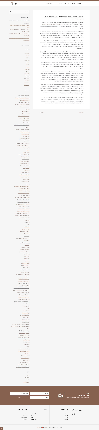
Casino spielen (26, 122)
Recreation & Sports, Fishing (23, 283)
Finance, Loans (26, 152)
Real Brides (27, 276)
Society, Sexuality (25, 319)
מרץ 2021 (27, 71)
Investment (27, 220)
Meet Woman (26, 256)
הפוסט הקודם (81, 112)
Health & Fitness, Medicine (24, 190)
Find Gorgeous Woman (24, 163)
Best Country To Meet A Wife (23, 102)
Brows (32, 415)
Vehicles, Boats (26, 342)
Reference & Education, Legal (23, 292)
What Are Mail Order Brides (23, 351)
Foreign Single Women (24, 177)
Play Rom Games (25, 267)
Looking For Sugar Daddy (24, 231)
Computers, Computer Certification (22, 129)
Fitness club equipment (24, 165)
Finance (27, 150)
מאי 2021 (27, 67)
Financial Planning (25, 159)
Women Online (26, 360)
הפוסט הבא (41, 112)
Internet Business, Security (24, 218)
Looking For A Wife (25, 229)
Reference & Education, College (23, 285)
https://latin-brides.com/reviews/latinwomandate (52, 24)
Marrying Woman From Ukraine (22, 238)
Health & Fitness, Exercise (24, 188)
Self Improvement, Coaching (23, 294)
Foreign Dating (26, 170)
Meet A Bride (26, 240)
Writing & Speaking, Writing (23, 364)
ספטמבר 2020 (26, 85)
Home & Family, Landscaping (23, 202)
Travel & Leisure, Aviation (24, 330)
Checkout (25, 415)
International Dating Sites (24, 206)
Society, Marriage (25, 313)
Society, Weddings (25, 322)
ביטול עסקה (25, 419)
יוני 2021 (27, 64)
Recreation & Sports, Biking (23, 281)
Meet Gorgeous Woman (24, 251)
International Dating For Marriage (22, 204)
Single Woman (26, 304)
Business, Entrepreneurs (24, 118)
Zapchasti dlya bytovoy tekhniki (22, 367)
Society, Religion (26, 317)
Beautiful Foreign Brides (24, 100)
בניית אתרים (46, 427)
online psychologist (25, 263)
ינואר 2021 (27, 76)
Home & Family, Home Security (23, 199)
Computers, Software (25, 131)
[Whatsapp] (72, 414)
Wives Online (26, 353)
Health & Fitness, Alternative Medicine (21, 186)
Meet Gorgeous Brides (24, 249)
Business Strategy (25, 111)
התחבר (28, 375)
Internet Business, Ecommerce (23, 211)
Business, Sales (26, 120)
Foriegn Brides (26, 179)
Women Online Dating (24, 362)
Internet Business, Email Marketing (22, 213)
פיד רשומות (27, 377)
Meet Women (26, 258)
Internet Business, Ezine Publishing (22, 215)
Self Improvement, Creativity (23, 297)
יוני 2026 (27, 57)
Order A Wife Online (25, 265)
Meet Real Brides (26, 254)
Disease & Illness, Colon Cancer (23, 145)
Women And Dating (25, 355)
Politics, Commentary (25, 270)
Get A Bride (27, 184)
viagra (28, 346)
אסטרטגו (38, 427)
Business (27, 109)
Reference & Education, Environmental (21, 288)
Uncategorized (80, 19)
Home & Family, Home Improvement (22, 197)
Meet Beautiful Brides (25, 242)
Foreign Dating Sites (25, 172)
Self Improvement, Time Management (21, 301)
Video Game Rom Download (23, 349)
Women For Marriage (25, 358)
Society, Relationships (24, 315)
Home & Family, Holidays (24, 195)
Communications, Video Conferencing (21, 125)
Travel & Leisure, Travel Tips (23, 337)
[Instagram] (16, 4)
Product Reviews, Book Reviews (22, 274)
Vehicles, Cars (26, 344)
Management (26, 233)
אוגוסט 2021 (27, 60)
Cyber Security (26, 136)
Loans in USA (26, 227)
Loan (28, 224)
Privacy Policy (24, 417)
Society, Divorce (26, 310)
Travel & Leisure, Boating (24, 333)
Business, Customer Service (23, 116)
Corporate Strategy (25, 134)
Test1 (28, 328)
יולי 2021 (27, 62)
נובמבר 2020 (26, 80)
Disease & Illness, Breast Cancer (23, 143)
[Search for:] (19, 11)
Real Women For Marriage (24, 279)
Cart (26, 414)
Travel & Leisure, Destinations (23, 335)
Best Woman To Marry (24, 107)
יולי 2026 (27, 55)
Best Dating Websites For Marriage (22, 104)
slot (28, 308)
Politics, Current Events (24, 272)
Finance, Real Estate (25, 156)
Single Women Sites (25, 306)
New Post (27, 261)
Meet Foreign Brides (25, 247)
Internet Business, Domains (23, 208)
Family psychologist (25, 147)
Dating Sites (27, 141)
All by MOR (33, 414)
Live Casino (27, 222)
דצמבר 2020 (26, 78)
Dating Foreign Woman (24, 138)
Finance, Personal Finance (24, 154)
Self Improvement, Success (24, 299)
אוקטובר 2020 (26, 82)
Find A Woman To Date (24, 161)
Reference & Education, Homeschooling (21, 290)
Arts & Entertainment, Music (23, 95)
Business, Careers (25, 113)
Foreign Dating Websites (24, 175)
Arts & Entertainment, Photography (22, 98)
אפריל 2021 (27, 69)
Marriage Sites (26, 236)
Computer (27, 127)
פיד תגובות (27, 380)
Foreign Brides (26, 168)
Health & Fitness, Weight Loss (23, 193)
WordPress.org (26, 382)
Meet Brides (27, 245)
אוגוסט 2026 (27, 53)
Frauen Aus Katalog (25, 181)
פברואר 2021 (26, 73)
